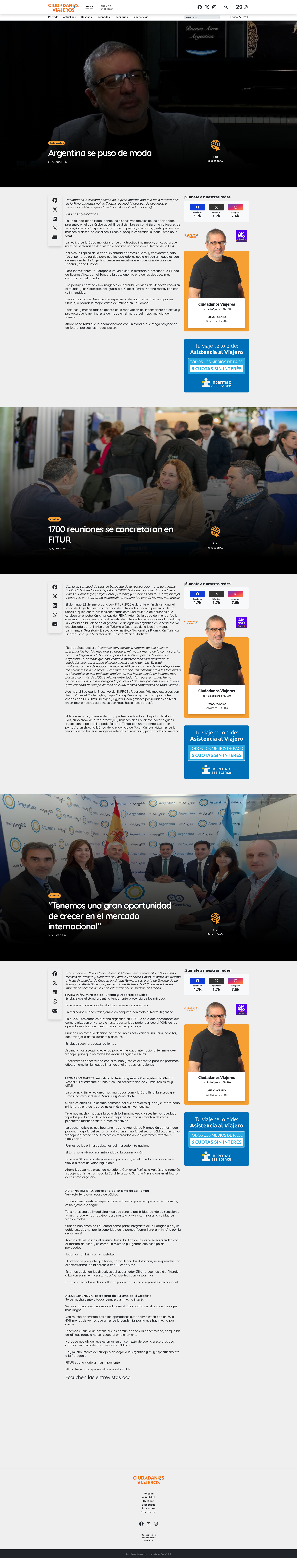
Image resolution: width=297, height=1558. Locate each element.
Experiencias (140, 17)
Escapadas (103, 17)
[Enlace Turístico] (106, 7)
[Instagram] (214, 7)
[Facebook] (200, 7)
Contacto (148, 1540)
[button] (55, 202)
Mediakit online (149, 1538)
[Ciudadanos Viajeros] (63, 8)
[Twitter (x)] (207, 7)
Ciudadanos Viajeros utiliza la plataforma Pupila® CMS (148, 1554)
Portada (53, 17)
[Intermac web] (216, 365)
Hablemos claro (57, 143)
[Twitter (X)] (217, 207)
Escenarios (121, 17)
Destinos (86, 17)
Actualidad (69, 17)
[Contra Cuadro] (89, 7)
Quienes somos (148, 1535)
